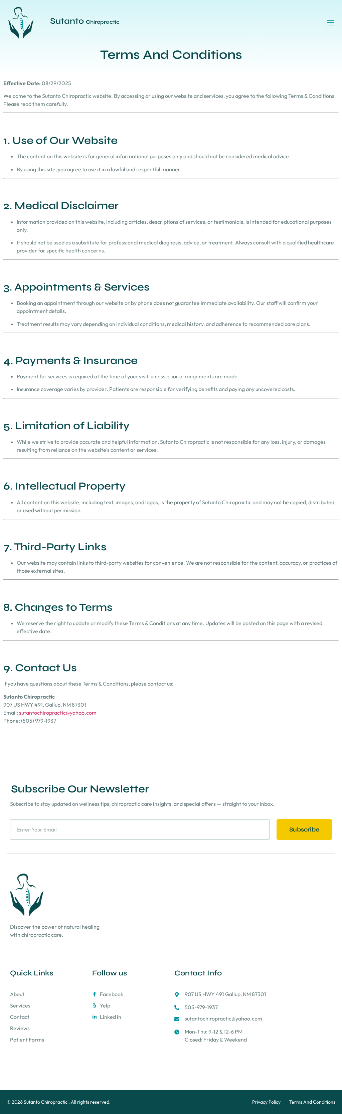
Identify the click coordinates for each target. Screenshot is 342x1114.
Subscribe (304, 829)
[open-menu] (330, 23)
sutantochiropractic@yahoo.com (58, 712)
